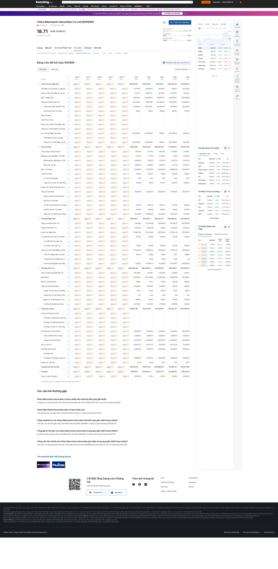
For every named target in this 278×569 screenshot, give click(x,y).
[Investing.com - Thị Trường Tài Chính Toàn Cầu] (44, 2)
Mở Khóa (186, 31)
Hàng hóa (215, 24)
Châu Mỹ (119, 9)
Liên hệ (191, 487)
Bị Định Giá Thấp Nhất (205, 234)
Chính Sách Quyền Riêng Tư (251, 532)
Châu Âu (126, 9)
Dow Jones (201, 62)
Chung (40, 48)
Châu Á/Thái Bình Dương (147, 9)
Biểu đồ (48, 48)
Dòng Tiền (96, 53)
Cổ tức (110, 53)
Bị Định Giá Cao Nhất (221, 234)
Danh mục (164, 487)
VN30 (200, 48)
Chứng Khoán (42, 9)
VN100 (200, 51)
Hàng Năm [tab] (43, 69)
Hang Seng (201, 65)
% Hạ (222, 153)
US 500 (200, 58)
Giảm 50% (206, 2)
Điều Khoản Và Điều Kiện (231, 532)
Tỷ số (104, 53)
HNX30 (200, 55)
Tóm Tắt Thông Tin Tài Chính (46, 53)
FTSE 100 (201, 69)
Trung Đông (134, 9)
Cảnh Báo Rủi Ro (269, 532)
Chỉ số (207, 24)
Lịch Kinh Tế (113, 6)
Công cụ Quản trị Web (169, 491)
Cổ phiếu (223, 24)
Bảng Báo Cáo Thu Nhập (66, 53)
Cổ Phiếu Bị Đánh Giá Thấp (172, 9)
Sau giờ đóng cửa (109, 9)
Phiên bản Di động (167, 482)
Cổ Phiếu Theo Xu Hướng (208, 191)
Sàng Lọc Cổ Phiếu (126, 6)
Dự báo (125, 53)
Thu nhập (118, 53)
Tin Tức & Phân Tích (62, 48)
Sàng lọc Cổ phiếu (55, 9)
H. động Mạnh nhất (204, 153)
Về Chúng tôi (193, 478)
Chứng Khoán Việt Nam (70, 9)
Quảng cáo (193, 482)
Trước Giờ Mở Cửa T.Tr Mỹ (94, 9)
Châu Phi (159, 9)
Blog (162, 478)
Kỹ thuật (87, 48)
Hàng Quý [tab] (54, 69)
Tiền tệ (200, 24)
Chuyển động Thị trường (208, 148)
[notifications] (236, 2)
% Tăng (215, 153)
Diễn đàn (97, 48)
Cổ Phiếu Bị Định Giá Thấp (206, 227)
